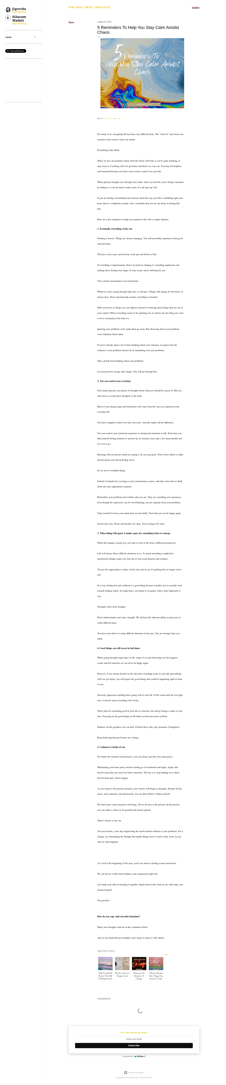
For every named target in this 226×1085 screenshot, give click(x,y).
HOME (71, 7)
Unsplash (117, 118)
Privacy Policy (103, 7)
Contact (88, 7)
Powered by (127, 1056)
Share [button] (71, 22)
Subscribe (134, 1045)
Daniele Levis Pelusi (108, 118)
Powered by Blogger (136, 1073)
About (79, 7)
